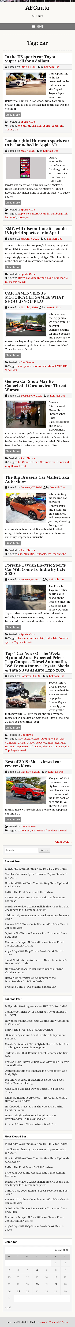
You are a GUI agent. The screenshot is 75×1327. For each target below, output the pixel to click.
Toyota (9, 129)
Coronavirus (47, 462)
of (31, 746)
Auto (26, 554)
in (32, 125)
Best (27, 830)
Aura (30, 738)
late (55, 638)
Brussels (41, 554)
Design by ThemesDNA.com (53, 1322)
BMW (21, 278)
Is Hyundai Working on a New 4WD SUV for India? (36, 868)
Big (32, 554)
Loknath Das (51, 67)
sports (46, 125)
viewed (62, 830)
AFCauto (37, 8)
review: (52, 830)
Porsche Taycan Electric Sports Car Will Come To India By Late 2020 (35, 569)
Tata (61, 746)
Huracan (40, 213)
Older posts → (63, 841)
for (28, 125)
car (23, 125)
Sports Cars (28, 121)
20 (37, 1284)
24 (9, 1291)
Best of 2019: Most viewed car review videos (33, 764)
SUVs (54, 746)
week (23, 750)
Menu (40, 26)
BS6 (56, 738)
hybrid (51, 278)
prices (37, 746)
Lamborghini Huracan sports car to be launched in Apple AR (37, 143)
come (30, 638)
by (19, 638)
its (10, 282)
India (49, 638)
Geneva (61, 462)
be (27, 213)
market (57, 554)
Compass (10, 742)
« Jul (8, 1307)
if (68, 462)
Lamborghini (59, 213)
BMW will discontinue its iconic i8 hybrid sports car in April (36, 231)
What (8, 370)
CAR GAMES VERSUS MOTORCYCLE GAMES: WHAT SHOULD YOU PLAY (34, 297)
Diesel (30, 742)
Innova (9, 746)
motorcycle (40, 366)
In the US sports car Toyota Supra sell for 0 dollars (31, 59)
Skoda (46, 746)
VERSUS (62, 366)
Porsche (64, 638)
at (25, 738)
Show (14, 466)
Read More (13, 114)
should (52, 366)
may (7, 466)
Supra (55, 125)
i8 (57, 278)
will (24, 282)
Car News (27, 734)
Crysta (21, 742)
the (61, 125)
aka (20, 554)
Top (7, 750)
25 (18, 1291)
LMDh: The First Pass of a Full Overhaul (29, 892)
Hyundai (60, 742)
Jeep (18, 746)
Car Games (27, 362)
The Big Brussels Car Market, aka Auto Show (37, 479)
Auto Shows (28, 458)
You (15, 370)
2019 (21, 830)
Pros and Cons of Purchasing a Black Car (30, 986)
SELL (38, 125)
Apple (21, 213)
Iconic (64, 278)
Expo (50, 742)
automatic (47, 738)
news (25, 746)
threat (22, 466)
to (27, 217)
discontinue (38, 278)
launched (10, 217)
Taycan (18, 642)
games (27, 366)
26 (27, 1291)
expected (41, 742)
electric (39, 638)
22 (55, 1284)
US (16, 129)
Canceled (27, 462)
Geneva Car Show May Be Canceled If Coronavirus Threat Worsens (35, 386)
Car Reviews (28, 826)
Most (40, 830)
